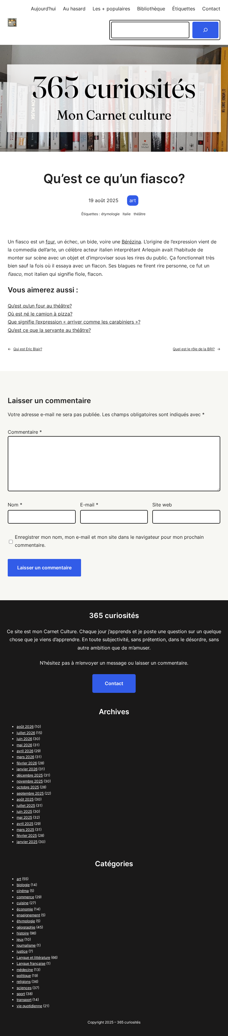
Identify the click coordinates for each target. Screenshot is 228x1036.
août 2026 (25, 726)
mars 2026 (25, 757)
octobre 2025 (28, 787)
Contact (114, 683)
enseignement (28, 915)
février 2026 (27, 763)
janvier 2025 (27, 841)
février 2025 (27, 835)
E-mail (89, 505)
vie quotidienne (29, 1006)
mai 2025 (24, 817)
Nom (15, 505)
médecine (25, 969)
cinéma (23, 890)
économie (25, 909)
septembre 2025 (30, 793)
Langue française (31, 963)
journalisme (26, 945)
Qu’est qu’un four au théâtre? (40, 306)
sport (21, 993)
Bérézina (131, 242)
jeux (20, 939)
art (132, 200)
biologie (23, 885)
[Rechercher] (205, 30)
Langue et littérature (33, 957)
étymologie (110, 214)
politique (24, 975)
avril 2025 (25, 823)
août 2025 (25, 799)
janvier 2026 (27, 769)
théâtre (139, 214)
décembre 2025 (30, 775)
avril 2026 (25, 751)
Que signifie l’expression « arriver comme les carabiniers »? (74, 322)
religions (24, 981)
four (50, 242)
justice (22, 951)
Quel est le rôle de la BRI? (194, 349)
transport (24, 999)
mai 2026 (24, 745)
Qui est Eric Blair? (27, 349)
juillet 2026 (26, 733)
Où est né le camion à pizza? (40, 314)
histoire (23, 933)
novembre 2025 (30, 781)
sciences (24, 988)
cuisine (22, 903)
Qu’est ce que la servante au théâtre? (49, 330)
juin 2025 (24, 811)
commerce (25, 897)
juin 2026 (24, 738)
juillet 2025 (26, 805)
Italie (127, 214)
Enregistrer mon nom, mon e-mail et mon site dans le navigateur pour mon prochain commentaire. (109, 541)
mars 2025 (25, 829)
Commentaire (25, 432)
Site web (162, 505)
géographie (26, 927)
